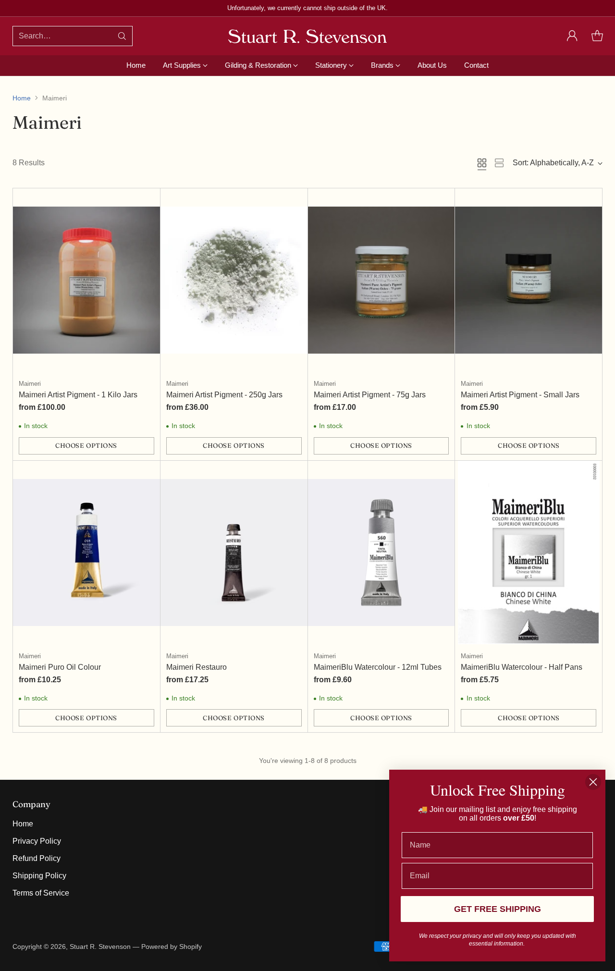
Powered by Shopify (171, 946)
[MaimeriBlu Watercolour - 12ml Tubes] (381, 552)
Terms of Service (40, 893)
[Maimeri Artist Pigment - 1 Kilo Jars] (86, 280)
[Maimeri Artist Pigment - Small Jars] (528, 280)
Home (21, 98)
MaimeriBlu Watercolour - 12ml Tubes (378, 667)
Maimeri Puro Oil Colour (60, 667)
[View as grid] (482, 163)
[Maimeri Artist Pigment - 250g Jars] (234, 280)
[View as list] (499, 163)
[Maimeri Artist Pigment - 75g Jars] (381, 280)
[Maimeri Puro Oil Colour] (86, 552)
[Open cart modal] (597, 36)
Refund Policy (36, 858)
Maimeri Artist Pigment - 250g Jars (224, 395)
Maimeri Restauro (196, 667)
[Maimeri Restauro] (234, 552)
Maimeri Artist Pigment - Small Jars (520, 395)
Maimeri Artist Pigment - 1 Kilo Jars (78, 395)
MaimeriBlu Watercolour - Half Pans (521, 667)
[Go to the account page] (572, 36)
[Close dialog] (593, 782)
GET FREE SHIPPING (497, 909)
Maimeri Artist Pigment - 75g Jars (370, 395)
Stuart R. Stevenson (100, 946)
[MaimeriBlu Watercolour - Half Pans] (528, 552)
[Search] (122, 36)
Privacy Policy (36, 841)
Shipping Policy (39, 876)
